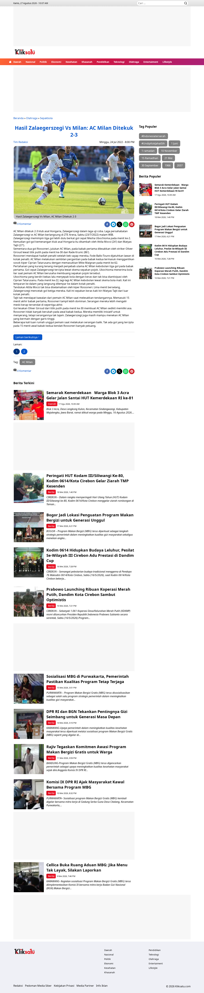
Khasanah (87, 61)
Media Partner (85, 985)
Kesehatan (71, 61)
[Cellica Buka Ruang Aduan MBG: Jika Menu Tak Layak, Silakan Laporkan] (29, 877)
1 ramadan (148, 151)
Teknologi (119, 61)
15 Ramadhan (150, 158)
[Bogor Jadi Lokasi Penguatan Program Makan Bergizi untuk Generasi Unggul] (145, 231)
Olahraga (134, 61)
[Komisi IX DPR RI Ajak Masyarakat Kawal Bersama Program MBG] (29, 794)
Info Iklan (102, 985)
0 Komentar (24, 224)
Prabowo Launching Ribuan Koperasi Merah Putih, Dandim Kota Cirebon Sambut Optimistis (172, 270)
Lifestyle (167, 61)
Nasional (30, 61)
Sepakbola (46, 118)
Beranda (18, 118)
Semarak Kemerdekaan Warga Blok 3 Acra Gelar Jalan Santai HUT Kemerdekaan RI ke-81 (171, 187)
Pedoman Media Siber (38, 985)
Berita (51, 492)
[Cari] (185, 3)
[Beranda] (10, 61)
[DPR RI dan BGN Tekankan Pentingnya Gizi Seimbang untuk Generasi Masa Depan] (29, 724)
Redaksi (18, 985)
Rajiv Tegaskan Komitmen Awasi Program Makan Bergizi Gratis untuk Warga (86, 749)
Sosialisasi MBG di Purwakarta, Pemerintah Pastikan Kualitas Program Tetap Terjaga (87, 679)
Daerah (17, 61)
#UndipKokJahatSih (153, 143)
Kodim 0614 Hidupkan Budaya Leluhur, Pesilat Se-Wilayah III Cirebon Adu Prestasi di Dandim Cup (172, 250)
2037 (180, 165)
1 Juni (174, 143)
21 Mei (168, 158)
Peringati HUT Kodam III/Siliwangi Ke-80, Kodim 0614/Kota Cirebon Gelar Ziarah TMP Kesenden (172, 209)
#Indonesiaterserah (153, 136)
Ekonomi (56, 61)
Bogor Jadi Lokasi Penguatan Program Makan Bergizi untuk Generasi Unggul (171, 229)
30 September (150, 165)
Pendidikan (103, 61)
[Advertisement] (102, 28)
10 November (169, 151)
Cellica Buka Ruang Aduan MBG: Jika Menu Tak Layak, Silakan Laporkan (86, 867)
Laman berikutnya (26, 337)
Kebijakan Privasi (64, 985)
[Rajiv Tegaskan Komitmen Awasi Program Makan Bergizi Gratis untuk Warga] (29, 759)
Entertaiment (150, 61)
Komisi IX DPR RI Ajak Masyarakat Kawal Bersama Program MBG (85, 784)
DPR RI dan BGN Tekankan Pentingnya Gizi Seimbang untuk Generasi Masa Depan (86, 714)
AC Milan (27, 362)
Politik (43, 61)
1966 (168, 165)
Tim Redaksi (20, 142)
